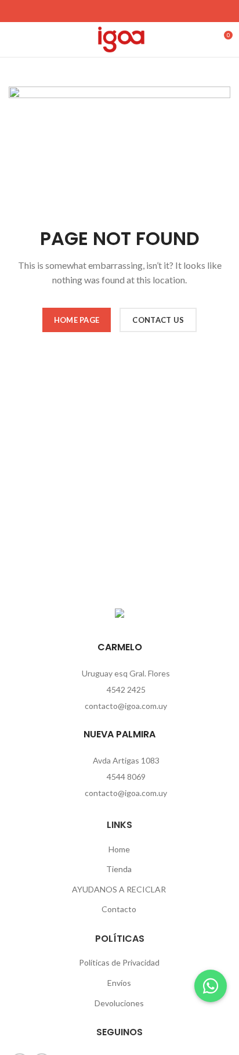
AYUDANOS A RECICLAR (119, 889)
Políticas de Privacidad (119, 962)
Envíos (119, 983)
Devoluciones (119, 1003)
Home (119, 849)
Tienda (119, 869)
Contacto (119, 909)
